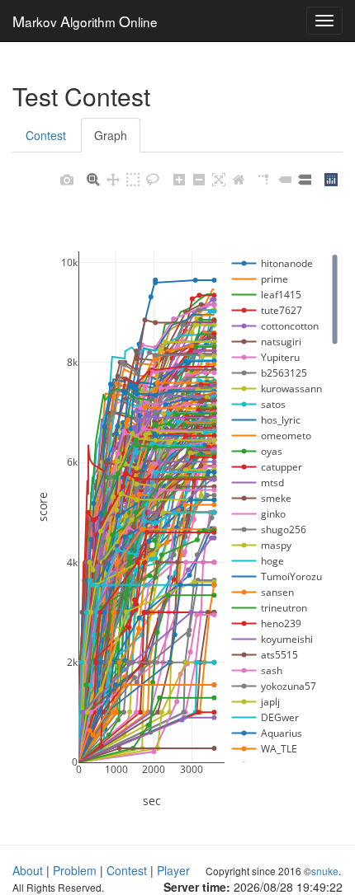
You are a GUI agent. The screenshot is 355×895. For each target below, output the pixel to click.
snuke (324, 871)
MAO (85, 20)
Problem (75, 870)
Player (173, 870)
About (27, 870)
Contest (46, 135)
